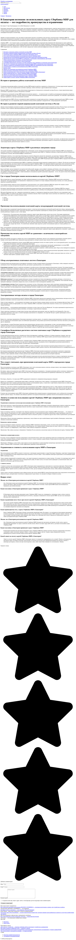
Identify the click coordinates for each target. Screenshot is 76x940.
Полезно (6, 9)
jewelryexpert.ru (4, 4)
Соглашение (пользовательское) (12, 936)
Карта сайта (7, 923)
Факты (5, 13)
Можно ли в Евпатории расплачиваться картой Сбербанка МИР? (20, 69)
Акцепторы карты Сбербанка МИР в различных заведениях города (21, 54)
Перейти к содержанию (7, 1)
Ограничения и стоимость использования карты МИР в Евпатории (21, 66)
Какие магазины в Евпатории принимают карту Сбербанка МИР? (20, 70)
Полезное (6, 10)
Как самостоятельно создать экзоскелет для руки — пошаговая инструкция (20, 916)
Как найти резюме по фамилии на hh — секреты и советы (15, 928)
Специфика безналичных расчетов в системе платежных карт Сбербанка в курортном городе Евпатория (30, 62)
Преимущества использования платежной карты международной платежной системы (25, 57)
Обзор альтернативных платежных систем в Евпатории (18, 60)
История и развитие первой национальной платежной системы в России (22, 53)
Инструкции (7, 8)
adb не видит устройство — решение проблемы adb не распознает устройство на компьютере (24, 927)
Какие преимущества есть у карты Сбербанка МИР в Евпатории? (20, 73)
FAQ (5, 6)
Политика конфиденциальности (12, 934)
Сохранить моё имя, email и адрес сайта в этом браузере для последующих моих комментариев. (26, 900)
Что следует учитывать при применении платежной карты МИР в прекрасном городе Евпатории (28, 64)
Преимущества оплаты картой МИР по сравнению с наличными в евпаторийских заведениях (27, 58)
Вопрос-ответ (7, 68)
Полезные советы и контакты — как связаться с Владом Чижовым (17, 909)
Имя (2, 884)
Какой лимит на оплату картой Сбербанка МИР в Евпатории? (19, 77)
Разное (5, 12)
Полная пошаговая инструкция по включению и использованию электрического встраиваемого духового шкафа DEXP (31, 929)
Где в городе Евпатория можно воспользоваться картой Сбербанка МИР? (22, 56)
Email (2, 887)
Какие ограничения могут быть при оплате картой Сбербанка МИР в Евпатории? (24, 72)
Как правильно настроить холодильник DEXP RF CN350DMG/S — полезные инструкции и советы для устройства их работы (33, 907)
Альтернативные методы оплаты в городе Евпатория (17, 61)
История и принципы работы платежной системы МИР (18, 52)
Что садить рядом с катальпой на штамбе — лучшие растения (16, 931)
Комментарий (4, 898)
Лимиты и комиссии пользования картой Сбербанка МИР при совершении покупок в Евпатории (28, 65)
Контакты (6, 921)
